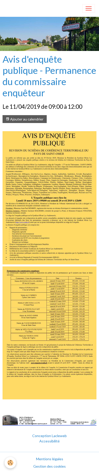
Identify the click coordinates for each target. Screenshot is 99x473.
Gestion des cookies (49, 466)
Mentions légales (49, 459)
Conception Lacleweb (49, 436)
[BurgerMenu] (88, 8)
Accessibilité (49, 441)
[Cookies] (10, 462)
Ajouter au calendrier (26, 119)
